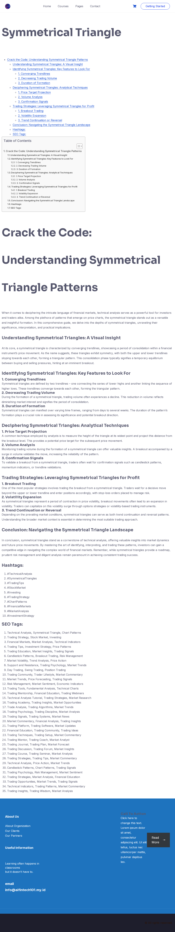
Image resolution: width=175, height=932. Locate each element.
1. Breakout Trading (30, 110)
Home (47, 6)
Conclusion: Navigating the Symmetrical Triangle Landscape (51, 124)
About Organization (17, 826)
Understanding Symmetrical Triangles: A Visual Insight (48, 64)
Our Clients (12, 831)
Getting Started (155, 6)
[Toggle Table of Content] (78, 146)
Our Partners (13, 835)
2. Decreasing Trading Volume (37, 78)
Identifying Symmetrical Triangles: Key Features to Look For (51, 69)
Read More (155, 840)
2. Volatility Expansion (32, 115)
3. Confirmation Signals (33, 101)
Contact (95, 6)
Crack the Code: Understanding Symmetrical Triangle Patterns (47, 59)
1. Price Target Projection (34, 92)
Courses (63, 6)
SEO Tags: (19, 134)
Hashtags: (19, 129)
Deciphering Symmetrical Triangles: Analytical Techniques (50, 87)
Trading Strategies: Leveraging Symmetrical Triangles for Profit (53, 106)
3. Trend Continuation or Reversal (40, 120)
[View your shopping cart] (135, 6)
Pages (79, 6)
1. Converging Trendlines (34, 73)
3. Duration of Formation (34, 83)
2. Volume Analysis (30, 97)
